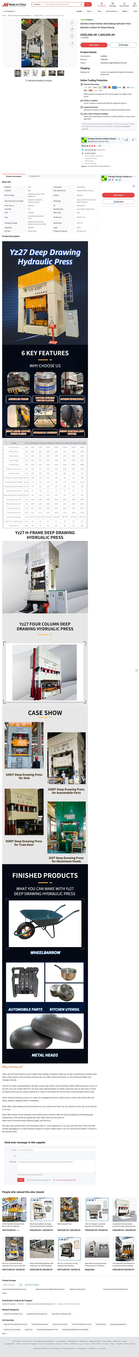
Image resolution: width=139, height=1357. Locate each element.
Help (99, 11)
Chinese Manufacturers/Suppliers (43, 1341)
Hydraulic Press (38, 15)
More (4, 1333)
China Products (27, 1341)
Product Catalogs (33, 1285)
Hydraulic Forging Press (78, 1289)
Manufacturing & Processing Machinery (19, 15)
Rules (135, 11)
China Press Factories (60, 1324)
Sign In (83, 166)
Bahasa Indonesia (129, 1344)
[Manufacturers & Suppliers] (14, 4)
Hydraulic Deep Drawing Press (37, 1314)
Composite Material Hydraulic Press (14, 1289)
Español (25, 1344)
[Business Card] (134, 186)
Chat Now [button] (124, 45)
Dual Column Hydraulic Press (61, 1314)
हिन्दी (99, 1344)
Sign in (134, 6)
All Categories (9, 11)
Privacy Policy (102, 1348)
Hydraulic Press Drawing (12, 1329)
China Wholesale (61, 1341)
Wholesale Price (72, 1341)
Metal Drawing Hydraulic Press (47, 1329)
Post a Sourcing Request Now (64, 1180)
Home (4, 15)
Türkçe (112, 1344)
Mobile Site (116, 1341)
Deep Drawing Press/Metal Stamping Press (50, 1289)
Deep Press (28, 1329)
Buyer (89, 11)
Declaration (92, 1348)
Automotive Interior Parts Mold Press (115, 1289)
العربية (81, 1344)
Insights (124, 1341)
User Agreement (81, 1348)
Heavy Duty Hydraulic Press (13, 1314)
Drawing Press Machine (118, 1324)
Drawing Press (101, 1324)
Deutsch (65, 1344)
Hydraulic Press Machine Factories (15, 1324)
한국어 (87, 1344)
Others (4, 1293)
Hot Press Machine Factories (81, 1324)
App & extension (111, 11)
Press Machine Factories (40, 1324)
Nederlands (73, 1344)
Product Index (107, 1341)
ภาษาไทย (105, 1344)
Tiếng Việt (119, 1344)
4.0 (109, 180)
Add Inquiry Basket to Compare (40, 80)
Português (33, 1344)
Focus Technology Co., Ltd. (55, 1348)
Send (20, 1180)
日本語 (93, 1344)
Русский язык (50, 1344)
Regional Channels (95, 1341)
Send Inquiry (94, 45)
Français (41, 1344)
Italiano (58, 1344)
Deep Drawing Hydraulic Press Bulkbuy (75, 1329)
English (19, 1344)
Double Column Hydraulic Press (54, 15)
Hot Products (16, 1341)
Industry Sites (83, 1341)
